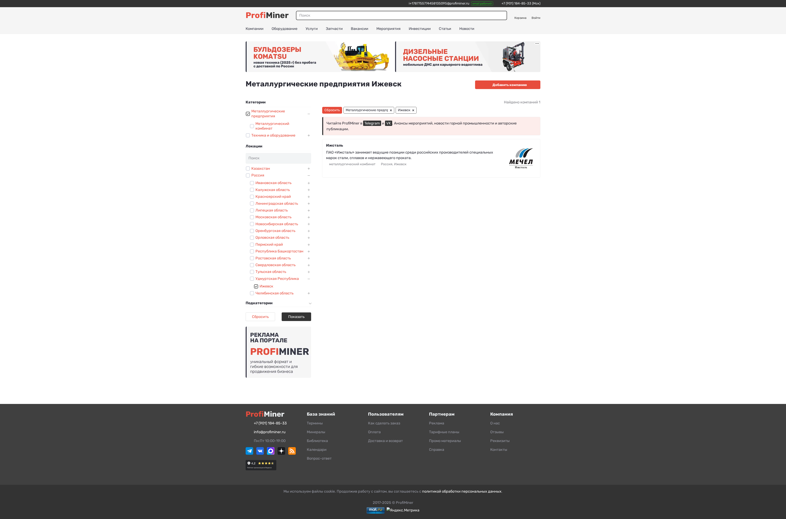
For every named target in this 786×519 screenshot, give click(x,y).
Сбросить (260, 316)
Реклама (436, 423)
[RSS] (292, 453)
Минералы (316, 432)
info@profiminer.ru (270, 432)
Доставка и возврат (385, 441)
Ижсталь (334, 145)
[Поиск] (502, 15)
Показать (296, 316)
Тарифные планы (444, 432)
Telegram (372, 123)
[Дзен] (281, 453)
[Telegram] (249, 453)
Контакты (498, 449)
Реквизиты (500, 441)
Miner (267, 15)
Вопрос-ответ (319, 458)
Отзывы (497, 432)
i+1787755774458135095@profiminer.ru (439, 3)
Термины (315, 423)
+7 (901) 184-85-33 (516, 3)
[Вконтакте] (260, 453)
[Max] (270, 453)
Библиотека (317, 441)
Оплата (374, 432)
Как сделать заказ (384, 423)
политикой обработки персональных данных (461, 491)
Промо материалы (445, 441)
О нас (495, 423)
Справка (436, 449)
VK (388, 123)
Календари (316, 449)
